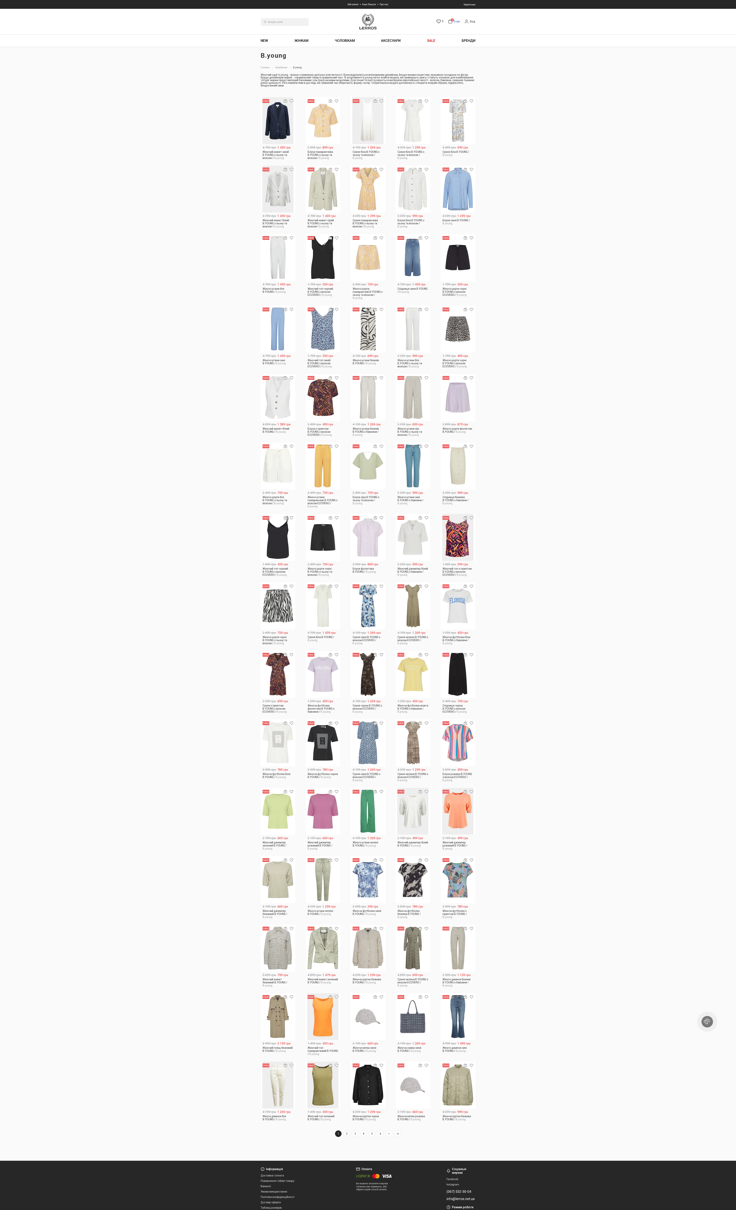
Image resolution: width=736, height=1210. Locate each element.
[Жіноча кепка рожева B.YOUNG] (413, 1085)
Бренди (468, 41)
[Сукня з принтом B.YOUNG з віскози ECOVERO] (278, 674)
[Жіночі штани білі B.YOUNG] (278, 257)
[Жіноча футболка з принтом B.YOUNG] (458, 879)
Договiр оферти (271, 1202)
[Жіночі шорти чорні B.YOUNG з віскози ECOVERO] (458, 257)
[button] (707, 1021)
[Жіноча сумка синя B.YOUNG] (413, 1016)
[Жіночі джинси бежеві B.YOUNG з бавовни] (458, 948)
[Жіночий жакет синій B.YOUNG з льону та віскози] (278, 120)
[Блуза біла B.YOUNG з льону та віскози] (413, 189)
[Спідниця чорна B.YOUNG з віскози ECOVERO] (458, 674)
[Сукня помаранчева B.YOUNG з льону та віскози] (368, 189)
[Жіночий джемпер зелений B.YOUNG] (278, 811)
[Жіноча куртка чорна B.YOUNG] (368, 1085)
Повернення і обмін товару (277, 1180)
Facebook (452, 1179)
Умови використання (274, 1191)
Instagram (453, 1184)
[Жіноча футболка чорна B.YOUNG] (323, 742)
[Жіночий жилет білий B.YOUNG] (278, 397)
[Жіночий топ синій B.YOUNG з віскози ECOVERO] (323, 329)
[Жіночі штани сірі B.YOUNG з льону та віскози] (413, 397)
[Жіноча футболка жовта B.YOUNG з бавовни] (413, 674)
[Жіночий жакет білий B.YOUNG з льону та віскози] (278, 189)
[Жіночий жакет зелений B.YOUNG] (323, 948)
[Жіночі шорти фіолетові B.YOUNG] (458, 397)
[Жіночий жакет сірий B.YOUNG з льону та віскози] (323, 189)
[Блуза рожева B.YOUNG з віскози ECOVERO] (458, 742)
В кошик (278, 156)
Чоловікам (345, 41)
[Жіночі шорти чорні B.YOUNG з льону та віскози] (323, 537)
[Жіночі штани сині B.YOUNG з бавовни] (413, 466)
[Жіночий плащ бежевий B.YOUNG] (278, 1016)
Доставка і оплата (272, 1175)
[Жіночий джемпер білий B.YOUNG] (413, 811)
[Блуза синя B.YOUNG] (458, 189)
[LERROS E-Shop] (368, 22)
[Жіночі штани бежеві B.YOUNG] (368, 329)
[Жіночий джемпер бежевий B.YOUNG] (278, 879)
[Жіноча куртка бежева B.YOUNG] (368, 948)
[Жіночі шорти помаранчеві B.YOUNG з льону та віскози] (368, 257)
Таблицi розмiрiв (271, 1207)
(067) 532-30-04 (459, 1191)
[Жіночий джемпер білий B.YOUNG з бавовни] (413, 537)
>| (398, 1133)
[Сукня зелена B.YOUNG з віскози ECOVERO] (413, 605)
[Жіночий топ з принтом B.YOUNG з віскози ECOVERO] (458, 537)
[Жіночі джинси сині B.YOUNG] (458, 1016)
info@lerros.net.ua (461, 1199)
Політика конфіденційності (277, 1196)
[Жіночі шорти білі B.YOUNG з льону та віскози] (278, 466)
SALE (431, 41)
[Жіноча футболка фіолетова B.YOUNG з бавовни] (323, 674)
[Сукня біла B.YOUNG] (458, 120)
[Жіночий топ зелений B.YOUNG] (323, 1085)
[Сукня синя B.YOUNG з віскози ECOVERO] (368, 605)
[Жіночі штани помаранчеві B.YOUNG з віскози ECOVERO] (323, 466)
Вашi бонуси (369, 4)
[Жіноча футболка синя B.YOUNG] (368, 879)
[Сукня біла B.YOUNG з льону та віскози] (368, 120)
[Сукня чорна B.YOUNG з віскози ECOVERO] (368, 674)
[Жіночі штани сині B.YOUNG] (278, 329)
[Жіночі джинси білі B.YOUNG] (278, 1085)
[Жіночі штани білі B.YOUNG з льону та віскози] (413, 329)
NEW (264, 41)
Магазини (353, 4)
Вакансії (266, 1186)
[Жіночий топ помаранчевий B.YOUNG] (323, 1016)
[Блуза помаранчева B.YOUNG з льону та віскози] (323, 120)
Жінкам (301, 41)
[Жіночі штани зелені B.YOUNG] (368, 811)
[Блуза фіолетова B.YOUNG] (368, 537)
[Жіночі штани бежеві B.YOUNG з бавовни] (368, 397)
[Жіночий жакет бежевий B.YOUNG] (278, 948)
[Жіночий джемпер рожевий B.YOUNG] (323, 811)
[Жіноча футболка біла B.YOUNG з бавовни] (458, 605)
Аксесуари (391, 41)
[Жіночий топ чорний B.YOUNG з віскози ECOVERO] (323, 257)
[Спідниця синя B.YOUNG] (413, 257)
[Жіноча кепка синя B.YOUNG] (368, 1016)
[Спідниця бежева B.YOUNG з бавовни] (458, 466)
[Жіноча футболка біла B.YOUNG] (278, 742)
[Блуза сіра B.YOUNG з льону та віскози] (368, 466)
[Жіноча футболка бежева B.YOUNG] (413, 879)
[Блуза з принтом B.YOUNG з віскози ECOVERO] (323, 397)
